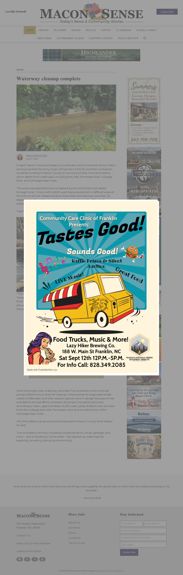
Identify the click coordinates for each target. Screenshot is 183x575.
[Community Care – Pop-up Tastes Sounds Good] (91, 372)
